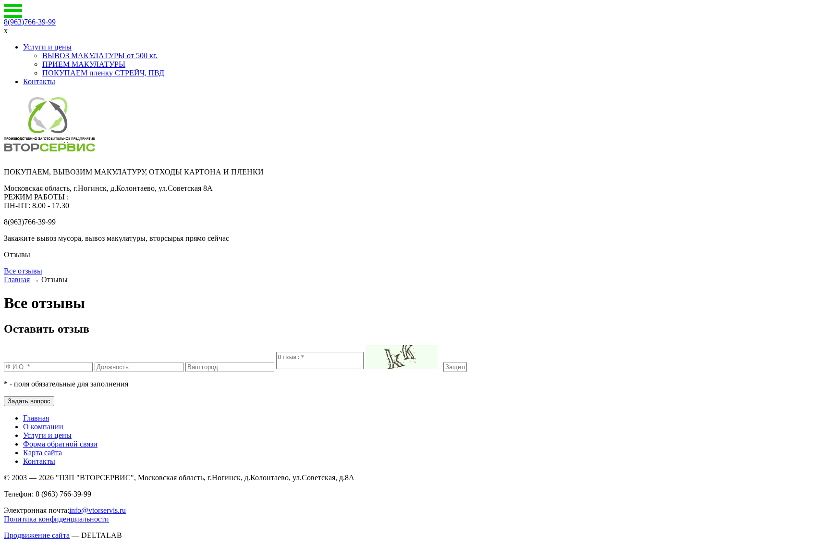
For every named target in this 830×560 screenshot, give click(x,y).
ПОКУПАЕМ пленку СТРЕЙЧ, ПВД (103, 73)
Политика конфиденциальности (56, 519)
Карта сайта (42, 452)
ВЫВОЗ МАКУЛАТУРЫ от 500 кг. (100, 55)
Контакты (39, 81)
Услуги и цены (47, 47)
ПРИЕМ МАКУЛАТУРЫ (83, 64)
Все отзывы (23, 271)
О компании (43, 427)
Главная (17, 279)
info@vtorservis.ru (97, 510)
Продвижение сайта (37, 535)
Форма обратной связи (60, 444)
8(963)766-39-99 (30, 22)
